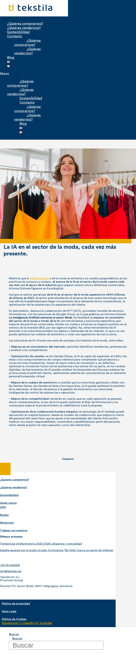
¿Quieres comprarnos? (25, 23)
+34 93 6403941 (10, 565)
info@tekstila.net (10, 571)
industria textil (39, 278)
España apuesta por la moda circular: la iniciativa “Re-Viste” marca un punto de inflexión (56, 550)
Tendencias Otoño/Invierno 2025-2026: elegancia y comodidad (41, 543)
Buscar (14, 634)
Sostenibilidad (18, 32)
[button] (31, 74)
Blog (10, 57)
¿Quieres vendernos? (24, 28)
